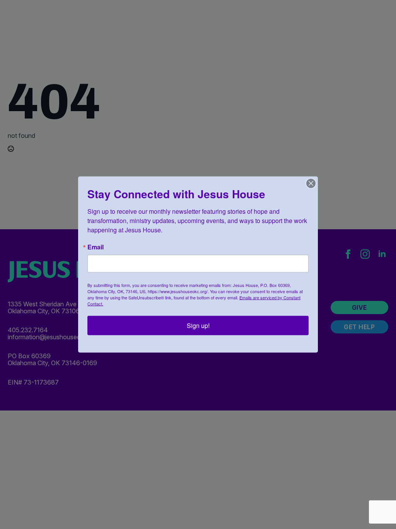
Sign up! (198, 325)
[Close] (311, 183)
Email (95, 247)
